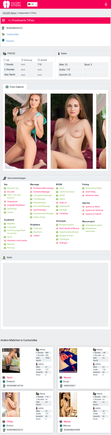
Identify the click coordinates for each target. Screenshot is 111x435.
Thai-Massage (39, 199)
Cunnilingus (64, 239)
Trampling (63, 213)
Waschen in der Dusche (17, 240)
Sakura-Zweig (39, 217)
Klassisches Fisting (94, 188)
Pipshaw (10, 244)
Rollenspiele (64, 206)
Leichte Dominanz (66, 192)
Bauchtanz (37, 232)
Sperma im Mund (93, 207)
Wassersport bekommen (91, 229)
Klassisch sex (13, 188)
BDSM (62, 195)
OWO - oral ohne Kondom (14, 196)
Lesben (36, 235)
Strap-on (63, 203)
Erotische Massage (41, 192)
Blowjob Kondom (66, 225)
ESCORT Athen (9, 13)
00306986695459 (72, 429)
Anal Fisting (90, 192)
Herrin (61, 188)
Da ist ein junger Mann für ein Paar (16, 231)
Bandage (63, 210)
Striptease (37, 228)
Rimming (11, 248)
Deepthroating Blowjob (69, 232)
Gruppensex (12, 201)
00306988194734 (15, 385)
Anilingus (63, 243)
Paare (9, 237)
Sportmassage (39, 210)
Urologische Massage (42, 195)
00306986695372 (14, 28)
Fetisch (10, 212)
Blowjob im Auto (66, 235)
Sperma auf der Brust (94, 210)
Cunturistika (12, 34)
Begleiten (11, 223)
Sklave (62, 199)
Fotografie (11, 227)
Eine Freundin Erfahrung (69, 228)
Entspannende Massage (43, 213)
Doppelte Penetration (16, 205)
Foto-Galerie (16, 86)
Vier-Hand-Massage (41, 206)
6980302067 (69, 385)
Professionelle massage (43, 188)
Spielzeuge (12, 209)
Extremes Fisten (92, 195)
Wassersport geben (94, 225)
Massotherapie (39, 203)
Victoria (10, 41)
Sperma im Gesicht (93, 214)
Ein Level (10, 192)
